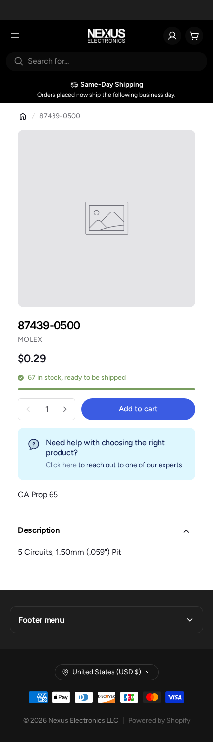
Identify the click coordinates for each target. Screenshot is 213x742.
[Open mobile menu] (15, 36)
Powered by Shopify (159, 720)
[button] (106, 531)
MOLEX (30, 339)
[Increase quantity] (65, 409)
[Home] (23, 116)
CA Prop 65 (38, 494)
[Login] (172, 36)
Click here (61, 465)
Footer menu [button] (41, 620)
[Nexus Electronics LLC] (107, 36)
